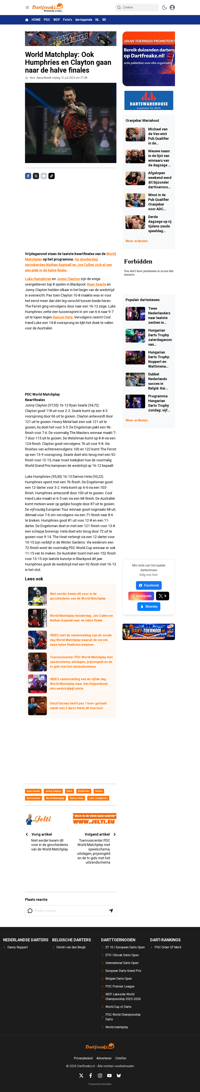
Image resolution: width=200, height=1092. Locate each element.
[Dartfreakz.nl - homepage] (47, 7)
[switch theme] (164, 7)
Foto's (67, 20)
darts (69, 791)
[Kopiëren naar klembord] (51, 176)
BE (104, 20)
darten (99, 791)
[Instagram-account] (100, 1075)
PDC (47, 20)
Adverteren (104, 1058)
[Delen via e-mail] (44, 176)
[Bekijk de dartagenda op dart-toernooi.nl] (148, 632)
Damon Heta (63, 317)
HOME (36, 20)
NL (97, 20)
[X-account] (81, 1075)
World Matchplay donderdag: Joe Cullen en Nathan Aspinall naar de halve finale (81, 618)
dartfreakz (84, 791)
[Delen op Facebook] (28, 176)
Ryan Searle (96, 284)
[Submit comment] (111, 910)
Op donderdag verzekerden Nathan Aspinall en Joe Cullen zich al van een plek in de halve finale (68, 264)
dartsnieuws (33, 798)
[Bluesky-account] (118, 1075)
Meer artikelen (137, 241)
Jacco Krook (43, 77)
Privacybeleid (83, 1058)
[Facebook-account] (90, 1075)
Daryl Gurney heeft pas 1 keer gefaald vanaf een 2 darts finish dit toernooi (78, 706)
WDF (56, 20)
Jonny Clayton (68, 279)
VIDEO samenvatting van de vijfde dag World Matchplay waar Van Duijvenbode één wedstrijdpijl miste (79, 683)
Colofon (120, 1058)
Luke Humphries (38, 279)
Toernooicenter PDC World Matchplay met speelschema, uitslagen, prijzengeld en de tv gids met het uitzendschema (81, 661)
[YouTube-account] (109, 1075)
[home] (27, 20)
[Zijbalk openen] (27, 7)
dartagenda (83, 20)
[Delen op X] (36, 176)
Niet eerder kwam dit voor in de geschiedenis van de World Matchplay (78, 596)
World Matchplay (55, 798)
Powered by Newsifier (100, 1084)
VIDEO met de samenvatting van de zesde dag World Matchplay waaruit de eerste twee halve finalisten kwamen (81, 640)
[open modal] (172, 7)
